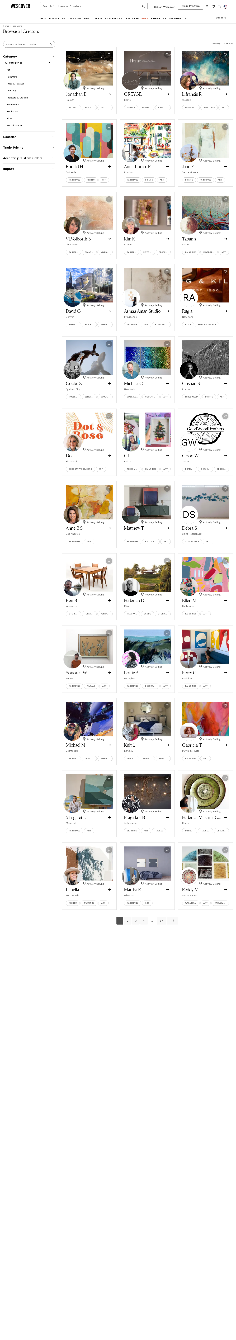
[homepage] (22, 6)
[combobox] (94, 6)
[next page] (172, 920)
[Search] (51, 44)
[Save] (109, 54)
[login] (207, 6)
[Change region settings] (225, 7)
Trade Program (190, 5)
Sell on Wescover (164, 7)
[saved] (213, 7)
